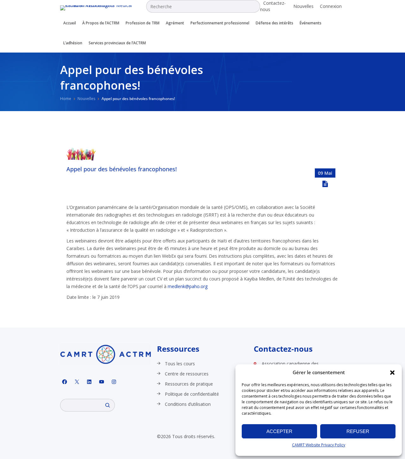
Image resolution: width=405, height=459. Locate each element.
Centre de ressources (187, 374)
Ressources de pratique (189, 384)
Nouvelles (303, 6)
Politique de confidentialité (192, 394)
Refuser (357, 431)
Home (65, 98)
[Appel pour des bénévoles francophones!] (81, 159)
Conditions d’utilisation (188, 404)
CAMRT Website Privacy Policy (318, 445)
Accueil (69, 23)
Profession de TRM (142, 23)
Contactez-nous (273, 6)
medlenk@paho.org (188, 286)
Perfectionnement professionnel (219, 23)
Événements (310, 23)
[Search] (107, 405)
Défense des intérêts (274, 23)
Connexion (331, 6)
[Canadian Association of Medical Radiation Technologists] (103, 7)
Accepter (279, 431)
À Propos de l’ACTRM (100, 23)
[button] (392, 372)
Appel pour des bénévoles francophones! (121, 169)
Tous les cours (180, 364)
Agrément (175, 23)
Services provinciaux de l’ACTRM (117, 43)
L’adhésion (72, 43)
